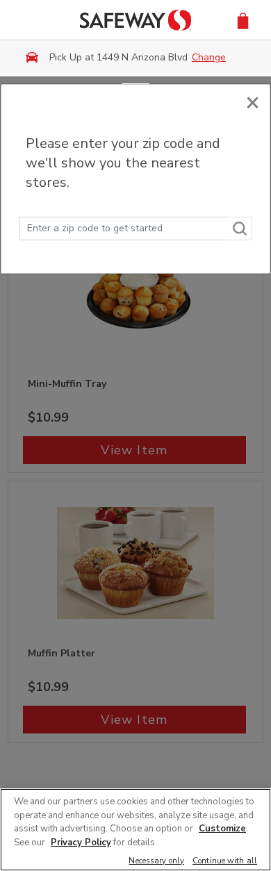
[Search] (240, 228)
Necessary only (156, 861)
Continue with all (224, 861)
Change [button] (209, 57)
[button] (243, 19)
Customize (222, 828)
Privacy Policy (81, 842)
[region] (135, 829)
